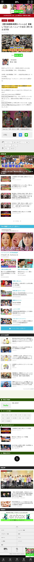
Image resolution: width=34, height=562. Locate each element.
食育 (3, 421)
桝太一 (6, 148)
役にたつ (15, 145)
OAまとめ (11, 20)
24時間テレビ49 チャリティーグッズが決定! (22, 365)
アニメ (19, 537)
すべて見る (16, 221)
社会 (29, 415)
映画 (19, 533)
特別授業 (4, 20)
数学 (12, 415)
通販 (2, 544)
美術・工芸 (21, 418)
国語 (3, 415)
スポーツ (3, 537)
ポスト (14, 134)
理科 (16, 415)
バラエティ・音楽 (5, 533)
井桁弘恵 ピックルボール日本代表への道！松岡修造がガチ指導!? (22, 347)
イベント (20, 541)
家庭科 (27, 418)
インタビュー (8, 142)
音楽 (3, 418)
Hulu (17, 55)
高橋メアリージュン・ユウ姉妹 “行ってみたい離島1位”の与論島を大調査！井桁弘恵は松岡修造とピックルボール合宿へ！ (22, 383)
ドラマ (2, 530)
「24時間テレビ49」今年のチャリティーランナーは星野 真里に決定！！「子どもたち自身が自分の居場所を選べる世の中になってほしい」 (22, 357)
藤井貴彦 (13, 148)
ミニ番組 (3, 541)
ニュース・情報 (24, 142)
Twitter (17, 459)
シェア (20, 134)
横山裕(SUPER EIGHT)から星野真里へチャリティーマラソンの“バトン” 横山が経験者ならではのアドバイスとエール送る (22, 340)
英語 (7, 415)
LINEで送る (26, 134)
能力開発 (15, 418)
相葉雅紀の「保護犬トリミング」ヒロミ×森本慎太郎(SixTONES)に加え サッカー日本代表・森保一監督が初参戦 (22, 374)
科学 (20, 415)
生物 (25, 415)
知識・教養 (16, 142)
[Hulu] (17, 11)
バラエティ (7, 145)
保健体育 (8, 418)
